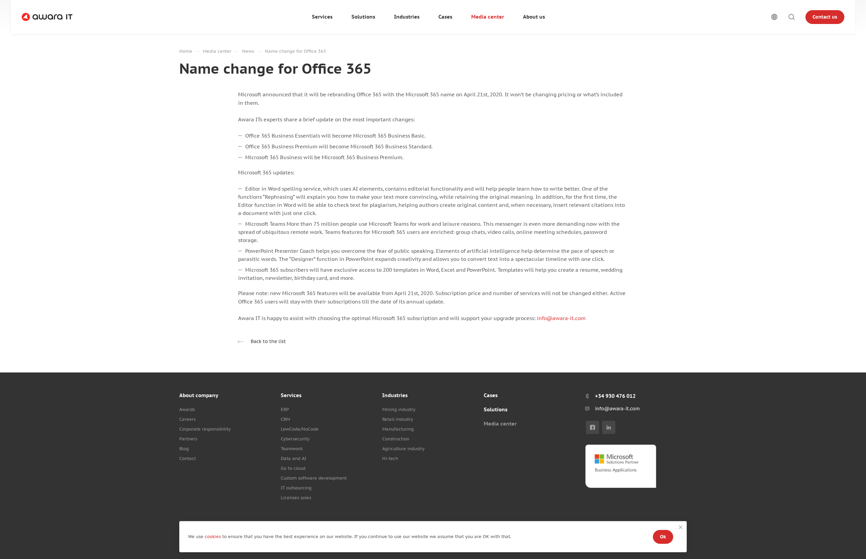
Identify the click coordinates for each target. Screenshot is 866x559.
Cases (491, 395)
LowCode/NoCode (300, 429)
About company (198, 395)
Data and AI (293, 458)
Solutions (495, 409)
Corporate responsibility (205, 429)
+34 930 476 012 (615, 396)
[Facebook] (592, 427)
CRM (285, 419)
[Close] (681, 527)
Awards (187, 409)
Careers (187, 419)
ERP (285, 409)
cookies (213, 536)
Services (291, 395)
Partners (188, 439)
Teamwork (292, 449)
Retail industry (397, 419)
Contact (187, 458)
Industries (395, 395)
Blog (184, 449)
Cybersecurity (295, 439)
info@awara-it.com (561, 318)
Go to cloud (293, 468)
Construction (395, 439)
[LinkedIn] (608, 427)
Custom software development (314, 478)
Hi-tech (390, 458)
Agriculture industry (403, 449)
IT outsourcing (296, 488)
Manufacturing (398, 429)
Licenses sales (296, 498)
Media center (500, 423)
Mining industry (398, 409)
